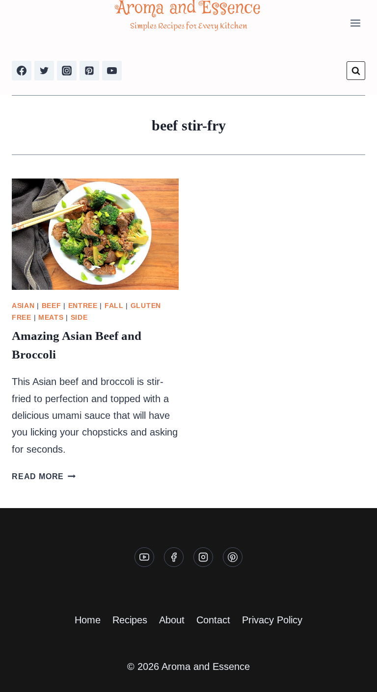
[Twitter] (44, 70)
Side (79, 317)
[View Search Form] (356, 70)
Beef (51, 305)
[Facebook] (21, 70)
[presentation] (95, 234)
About (172, 620)
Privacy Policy (272, 620)
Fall (114, 305)
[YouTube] (112, 70)
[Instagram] (67, 70)
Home (88, 620)
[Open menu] (355, 23)
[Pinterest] (89, 70)
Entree (83, 305)
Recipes (129, 620)
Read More (44, 476)
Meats (51, 317)
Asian (23, 305)
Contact (213, 620)
